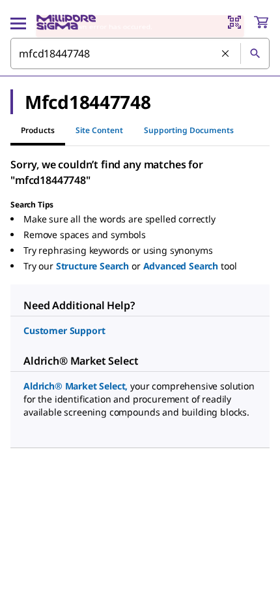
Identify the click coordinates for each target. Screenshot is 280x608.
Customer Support (64, 330)
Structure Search (92, 266)
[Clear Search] (226, 54)
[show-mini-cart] (261, 22)
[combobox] (140, 53)
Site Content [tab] (99, 130)
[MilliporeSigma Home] (66, 22)
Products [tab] (38, 130)
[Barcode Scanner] (234, 22)
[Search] (254, 53)
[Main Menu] (18, 22)
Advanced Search (181, 266)
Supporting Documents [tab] (189, 130)
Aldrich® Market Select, (75, 386)
